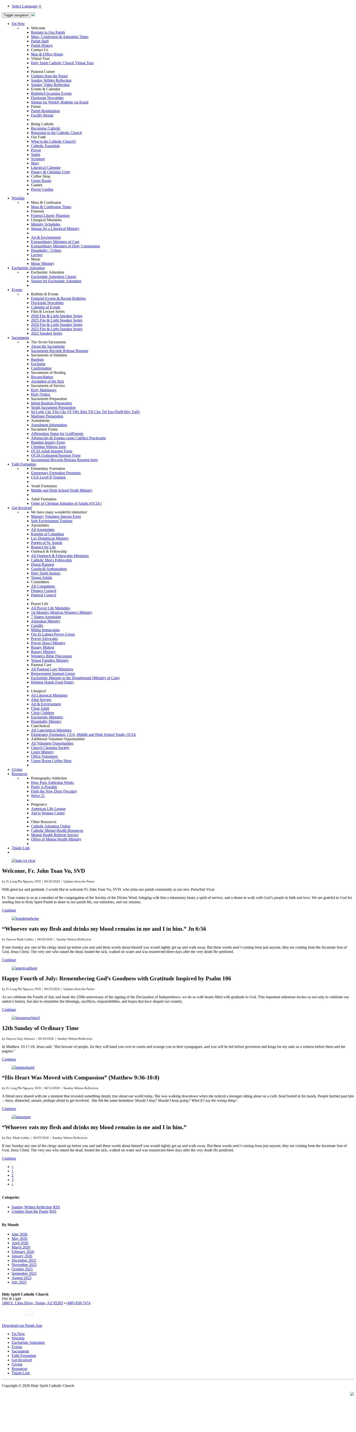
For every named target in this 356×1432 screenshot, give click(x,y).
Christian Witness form (48, 447)
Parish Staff (40, 41)
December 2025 (24, 1260)
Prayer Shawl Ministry (48, 643)
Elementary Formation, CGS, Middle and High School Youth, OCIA (83, 734)
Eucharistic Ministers (47, 717)
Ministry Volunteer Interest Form (56, 516)
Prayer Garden (42, 189)
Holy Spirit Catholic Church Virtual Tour (62, 63)
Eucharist (38, 364)
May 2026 (19, 1238)
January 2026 (22, 1256)
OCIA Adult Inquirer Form (51, 451)
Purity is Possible (44, 787)
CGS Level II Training (48, 477)
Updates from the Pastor (49, 76)
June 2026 (19, 1234)
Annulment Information (49, 425)
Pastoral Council (43, 595)
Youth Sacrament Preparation (53, 407)
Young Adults (41, 577)
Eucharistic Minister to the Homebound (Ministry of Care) (75, 678)
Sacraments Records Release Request (59, 351)
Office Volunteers (44, 756)
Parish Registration (45, 111)
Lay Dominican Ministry (50, 538)
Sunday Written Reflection (51, 80)
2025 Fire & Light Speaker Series (56, 320)
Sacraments (20, 338)
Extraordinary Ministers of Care (55, 242)
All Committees (43, 586)
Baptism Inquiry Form (48, 442)
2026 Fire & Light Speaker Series (56, 316)
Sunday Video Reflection (50, 85)
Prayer (36, 150)
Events (17, 290)
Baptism (37, 359)
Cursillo (37, 625)
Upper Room (41, 181)
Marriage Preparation (47, 416)
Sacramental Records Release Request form (64, 460)
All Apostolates (42, 529)
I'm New (18, 24)
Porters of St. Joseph (46, 543)
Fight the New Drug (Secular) (54, 791)
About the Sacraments (48, 346)
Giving (17, 769)
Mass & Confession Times (51, 207)
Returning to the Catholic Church (56, 133)
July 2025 (19, 1282)
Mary (35, 163)
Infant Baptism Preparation (51, 403)
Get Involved (22, 508)
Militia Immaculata (45, 630)
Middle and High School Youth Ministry (62, 490)
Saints (35, 154)
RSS (56, 1207)
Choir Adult (40, 708)
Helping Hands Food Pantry (52, 682)
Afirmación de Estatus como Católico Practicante (68, 438)
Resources (19, 774)
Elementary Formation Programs (56, 473)
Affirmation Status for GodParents (57, 434)
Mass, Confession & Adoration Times (59, 37)
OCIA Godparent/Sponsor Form (55, 455)
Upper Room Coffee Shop (51, 761)
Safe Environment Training (51, 521)
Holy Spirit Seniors (45, 573)
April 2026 (20, 1243)
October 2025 (22, 1269)
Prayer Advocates (44, 639)
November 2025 (24, 1265)
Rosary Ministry (43, 652)
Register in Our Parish (48, 32)
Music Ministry (42, 263)
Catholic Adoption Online (50, 826)
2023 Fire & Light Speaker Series (56, 329)
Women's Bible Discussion (51, 656)
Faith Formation (24, 464)
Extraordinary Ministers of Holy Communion (65, 246)
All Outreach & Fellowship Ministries (60, 556)
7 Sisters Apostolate (46, 617)
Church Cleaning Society (50, 748)
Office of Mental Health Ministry (56, 839)
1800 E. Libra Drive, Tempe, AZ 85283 (32, 1303)
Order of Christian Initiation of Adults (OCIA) (66, 503)
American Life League (48, 809)
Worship (18, 198)
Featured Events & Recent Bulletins (58, 298)
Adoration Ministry (45, 621)
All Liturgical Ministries (49, 695)
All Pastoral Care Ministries (52, 669)
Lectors (36, 255)
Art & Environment (46, 237)
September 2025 (24, 1273)
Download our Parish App (22, 1325)
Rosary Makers (42, 647)
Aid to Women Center (48, 813)
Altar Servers (41, 700)
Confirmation (41, 368)
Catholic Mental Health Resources (57, 830)
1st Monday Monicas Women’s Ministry (61, 612)
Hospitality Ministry (46, 721)
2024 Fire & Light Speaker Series (56, 325)
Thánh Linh (21, 848)
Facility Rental (42, 115)
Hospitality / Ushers (46, 250)
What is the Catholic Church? (53, 141)
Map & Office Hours (47, 54)
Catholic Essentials (45, 146)
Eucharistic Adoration (28, 268)
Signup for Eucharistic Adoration (56, 281)
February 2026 (23, 1252)
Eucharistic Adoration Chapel (53, 277)
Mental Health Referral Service (54, 835)
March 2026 (21, 1247)
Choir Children (42, 713)
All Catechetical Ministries (51, 730)
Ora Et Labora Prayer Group (53, 634)
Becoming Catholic (46, 128)
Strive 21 (38, 796)
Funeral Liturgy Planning (50, 215)
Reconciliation (42, 377)
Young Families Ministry (50, 660)
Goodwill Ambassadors (49, 569)
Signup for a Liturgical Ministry (55, 229)
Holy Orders (40, 394)
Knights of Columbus (47, 534)
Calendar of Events (45, 307)
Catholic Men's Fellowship (51, 560)
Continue (9, 910)
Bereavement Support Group (53, 673)
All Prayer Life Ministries (50, 608)
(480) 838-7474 (78, 1303)
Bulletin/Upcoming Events (51, 93)
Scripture (38, 159)
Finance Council (43, 591)
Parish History (42, 45)
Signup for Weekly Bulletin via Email (59, 102)
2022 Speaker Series (46, 333)
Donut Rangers (42, 564)
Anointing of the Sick (47, 381)
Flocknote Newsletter (47, 98)
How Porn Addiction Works (52, 782)
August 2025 (21, 1278)
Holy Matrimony (44, 390)
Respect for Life (43, 547)
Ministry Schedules (45, 224)
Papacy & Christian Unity (50, 172)
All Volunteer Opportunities (52, 743)
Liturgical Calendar (46, 167)
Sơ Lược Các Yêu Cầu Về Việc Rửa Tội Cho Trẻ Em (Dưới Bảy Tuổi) (85, 412)
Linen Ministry (42, 752)
